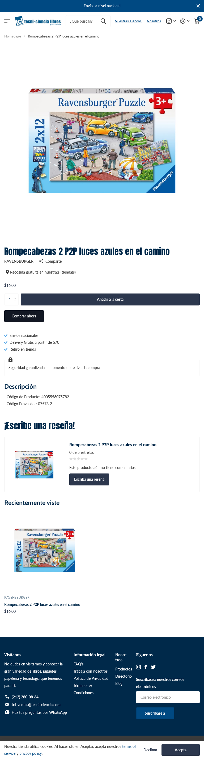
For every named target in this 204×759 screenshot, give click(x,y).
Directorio (123, 676)
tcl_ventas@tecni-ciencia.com (36, 704)
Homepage (12, 36)
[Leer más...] (171, 21)
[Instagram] (138, 667)
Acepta (180, 750)
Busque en (103, 21)
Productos (123, 669)
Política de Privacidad (91, 678)
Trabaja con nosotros (91, 671)
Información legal (89, 654)
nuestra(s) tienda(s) (60, 272)
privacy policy (30, 753)
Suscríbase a (155, 713)
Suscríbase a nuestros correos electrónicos (160, 683)
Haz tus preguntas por (39, 712)
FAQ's (78, 664)
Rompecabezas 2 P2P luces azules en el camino (42, 604)
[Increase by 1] (16, 295)
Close (198, 6)
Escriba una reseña (89, 479)
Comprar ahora (24, 316)
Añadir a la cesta (110, 299)
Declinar (150, 750)
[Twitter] (153, 667)
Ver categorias (7, 21)
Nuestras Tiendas (128, 21)
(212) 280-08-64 (25, 697)
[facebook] (145, 667)
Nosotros (154, 21)
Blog (118, 683)
